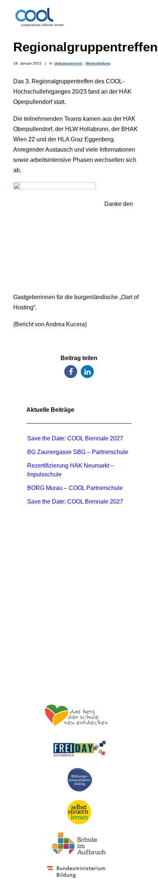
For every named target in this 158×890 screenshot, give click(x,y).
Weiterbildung (98, 63)
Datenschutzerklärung (79, 674)
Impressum (79, 663)
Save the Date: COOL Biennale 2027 (75, 438)
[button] (70, 371)
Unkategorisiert (68, 63)
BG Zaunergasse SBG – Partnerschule (77, 452)
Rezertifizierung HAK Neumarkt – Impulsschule (70, 469)
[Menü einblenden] (140, 17)
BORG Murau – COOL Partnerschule (75, 488)
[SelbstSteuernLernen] (79, 812)
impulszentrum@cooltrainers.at (79, 640)
